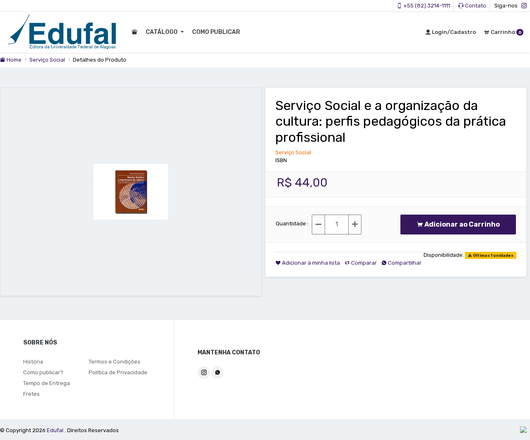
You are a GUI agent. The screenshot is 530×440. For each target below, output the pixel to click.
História (33, 362)
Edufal (56, 430)
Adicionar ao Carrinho (464, 224)
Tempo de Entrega (46, 383)
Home (13, 60)
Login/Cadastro (453, 32)
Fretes (31, 394)
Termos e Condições (114, 362)
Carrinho (505, 32)
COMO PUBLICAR (216, 32)
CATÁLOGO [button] (162, 32)
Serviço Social (47, 60)
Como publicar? (43, 372)
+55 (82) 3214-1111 (426, 5)
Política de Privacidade (118, 372)
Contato (475, 5)
